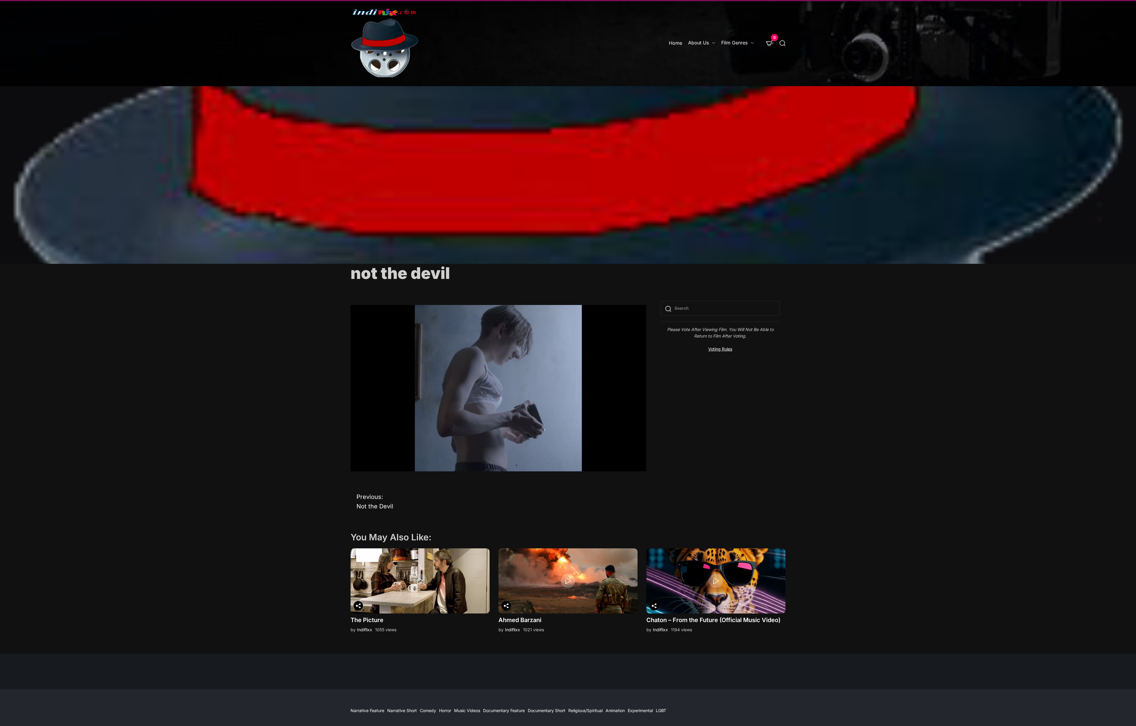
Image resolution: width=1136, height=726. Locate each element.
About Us (698, 43)
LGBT (661, 710)
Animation (615, 710)
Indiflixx (364, 629)
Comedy (428, 710)
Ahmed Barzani (519, 620)
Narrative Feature (367, 710)
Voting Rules (720, 348)
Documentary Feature (504, 710)
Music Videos (467, 710)
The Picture (367, 620)
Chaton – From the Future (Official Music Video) (713, 620)
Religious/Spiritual (585, 710)
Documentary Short (546, 710)
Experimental (640, 710)
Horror (445, 710)
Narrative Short (402, 710)
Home (675, 43)
